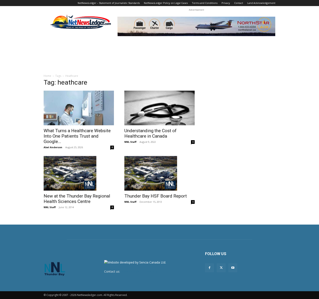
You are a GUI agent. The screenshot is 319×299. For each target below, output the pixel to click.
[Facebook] (209, 268)
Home (47, 76)
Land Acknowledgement (261, 3)
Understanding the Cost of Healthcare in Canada (150, 133)
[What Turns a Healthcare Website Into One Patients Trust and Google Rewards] (79, 108)
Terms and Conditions (204, 3)
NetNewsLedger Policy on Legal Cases (166, 3)
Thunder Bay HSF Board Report (155, 196)
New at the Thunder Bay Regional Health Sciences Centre (77, 198)
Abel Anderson (53, 147)
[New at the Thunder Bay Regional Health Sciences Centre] (79, 173)
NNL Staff (130, 141)
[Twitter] (221, 268)
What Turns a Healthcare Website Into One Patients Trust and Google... (77, 136)
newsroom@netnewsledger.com (143, 271)
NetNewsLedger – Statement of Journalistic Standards (109, 3)
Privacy (226, 3)
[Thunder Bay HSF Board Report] (159, 173)
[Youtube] (233, 268)
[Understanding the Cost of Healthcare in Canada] (159, 108)
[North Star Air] (196, 26)
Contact (238, 3)
